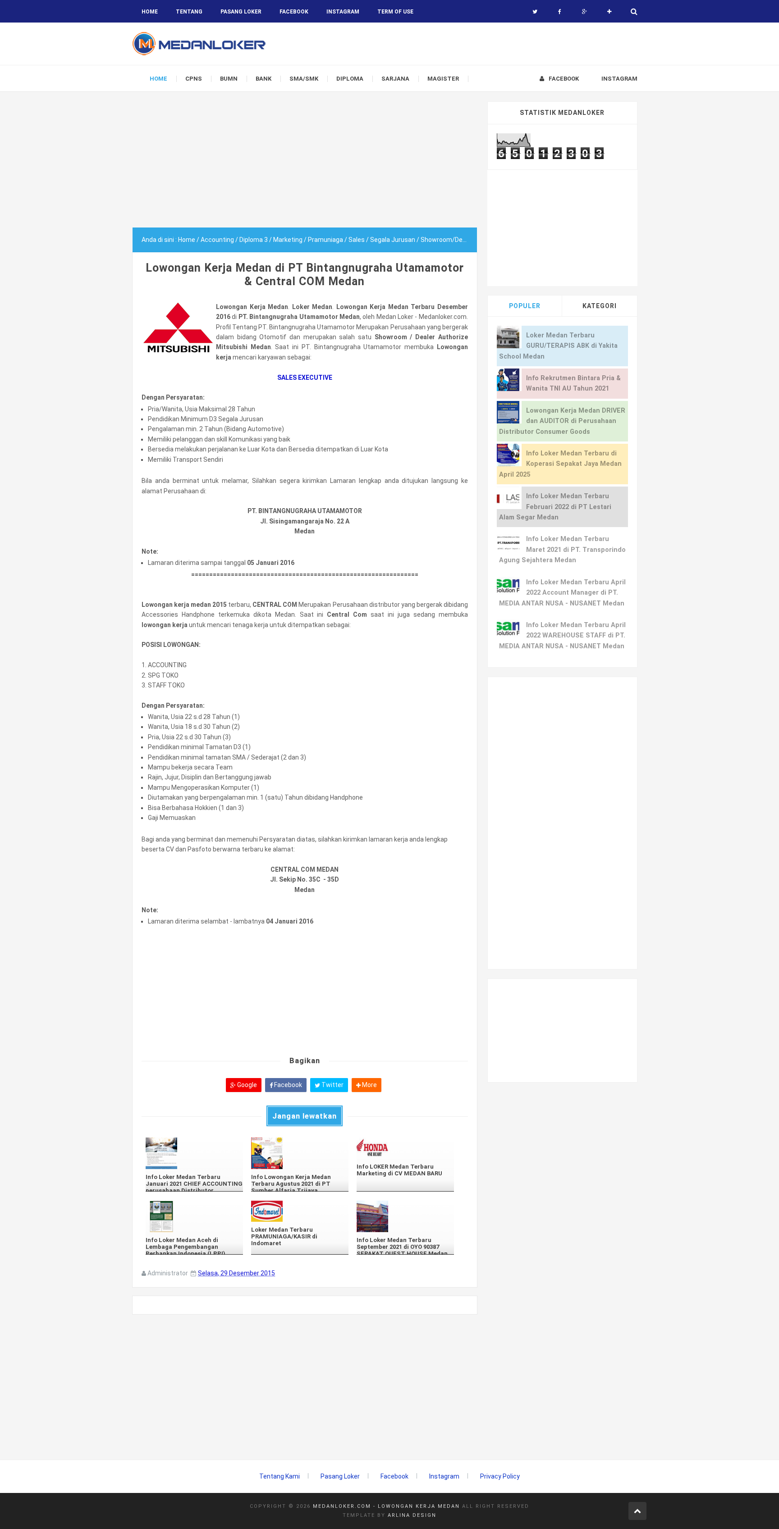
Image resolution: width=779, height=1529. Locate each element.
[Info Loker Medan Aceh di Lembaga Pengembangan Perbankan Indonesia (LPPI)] (194, 1216)
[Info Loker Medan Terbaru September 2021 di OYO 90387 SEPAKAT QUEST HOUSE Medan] (405, 1216)
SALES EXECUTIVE (304, 377)
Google (246, 1084)
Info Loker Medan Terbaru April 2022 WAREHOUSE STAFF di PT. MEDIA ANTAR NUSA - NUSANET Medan (562, 635)
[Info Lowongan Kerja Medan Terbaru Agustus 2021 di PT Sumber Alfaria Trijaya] (299, 1153)
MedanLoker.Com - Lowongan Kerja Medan (386, 1506)
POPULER (525, 305)
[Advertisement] (305, 164)
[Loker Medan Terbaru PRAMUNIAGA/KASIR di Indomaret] (299, 1211)
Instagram (444, 1476)
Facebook (287, 1084)
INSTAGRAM (342, 12)
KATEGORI (599, 305)
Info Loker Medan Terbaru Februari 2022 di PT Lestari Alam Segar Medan (555, 506)
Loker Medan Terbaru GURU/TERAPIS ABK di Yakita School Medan (558, 346)
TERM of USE (395, 12)
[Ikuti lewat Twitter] (534, 11)
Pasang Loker (240, 12)
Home (150, 12)
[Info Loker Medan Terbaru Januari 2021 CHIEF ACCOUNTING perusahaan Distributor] (194, 1153)
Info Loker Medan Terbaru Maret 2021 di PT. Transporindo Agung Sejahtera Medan (562, 549)
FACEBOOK (294, 12)
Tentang (189, 12)
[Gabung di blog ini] (609, 11)
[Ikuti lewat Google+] (584, 11)
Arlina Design (412, 1515)
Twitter (332, 1084)
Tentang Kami (279, 1476)
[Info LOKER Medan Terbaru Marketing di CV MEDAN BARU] (405, 1148)
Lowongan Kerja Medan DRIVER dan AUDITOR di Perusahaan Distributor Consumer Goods (562, 421)
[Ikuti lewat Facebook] (559, 11)
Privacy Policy (500, 1476)
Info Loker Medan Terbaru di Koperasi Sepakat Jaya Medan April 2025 (560, 464)
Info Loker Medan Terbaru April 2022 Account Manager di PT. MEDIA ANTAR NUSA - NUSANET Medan (562, 592)
